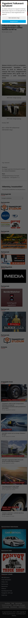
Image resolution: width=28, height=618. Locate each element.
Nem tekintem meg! (14, 18)
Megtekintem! (14, 21)
